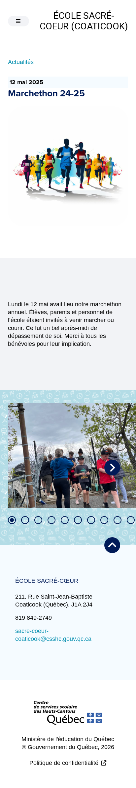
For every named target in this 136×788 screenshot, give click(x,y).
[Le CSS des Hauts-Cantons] (68, 718)
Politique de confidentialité (63, 763)
